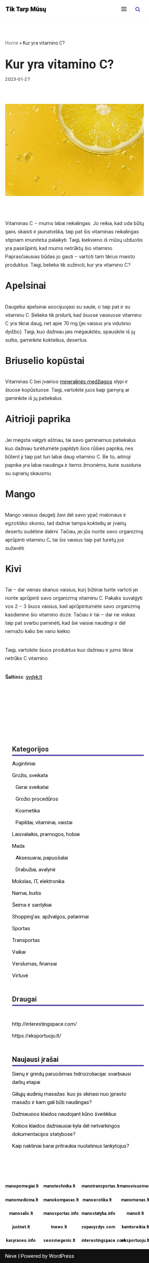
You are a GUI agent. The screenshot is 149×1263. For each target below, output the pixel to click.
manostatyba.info (97, 1213)
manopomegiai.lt (21, 1186)
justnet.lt (21, 1227)
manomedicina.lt (21, 1200)
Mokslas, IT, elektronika (38, 881)
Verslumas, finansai (34, 964)
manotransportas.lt (97, 1186)
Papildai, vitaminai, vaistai (44, 822)
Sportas (21, 928)
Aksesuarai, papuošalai (42, 858)
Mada (18, 846)
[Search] (137, 9)
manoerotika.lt (97, 1200)
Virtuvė (20, 975)
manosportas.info (59, 1213)
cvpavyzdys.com (97, 1227)
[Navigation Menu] (124, 9)
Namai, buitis (26, 893)
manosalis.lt (21, 1213)
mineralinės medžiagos (86, 382)
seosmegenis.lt (59, 1240)
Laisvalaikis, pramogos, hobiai (46, 834)
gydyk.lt (34, 677)
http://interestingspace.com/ (44, 1024)
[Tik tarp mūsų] (26, 9)
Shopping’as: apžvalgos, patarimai (50, 917)
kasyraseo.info (21, 1240)
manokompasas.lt (59, 1200)
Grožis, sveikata (30, 775)
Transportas (26, 940)
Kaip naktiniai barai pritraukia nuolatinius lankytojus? (70, 1146)
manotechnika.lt (59, 1186)
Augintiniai (23, 764)
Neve (11, 1256)
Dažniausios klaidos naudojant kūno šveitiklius (64, 1114)
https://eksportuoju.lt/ (36, 1036)
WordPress (61, 1256)
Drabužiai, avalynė (35, 869)
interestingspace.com (97, 1240)
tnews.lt (59, 1227)
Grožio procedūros (37, 799)
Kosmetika (28, 811)
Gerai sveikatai (32, 787)
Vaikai (19, 952)
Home (11, 43)
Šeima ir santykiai (32, 905)
